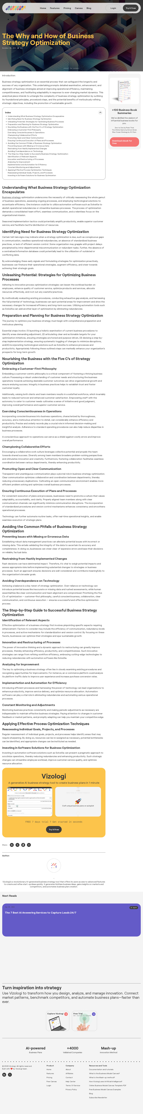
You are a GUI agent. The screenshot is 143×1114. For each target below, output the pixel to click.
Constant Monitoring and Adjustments (24, 167)
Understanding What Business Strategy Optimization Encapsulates (36, 116)
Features (55, 8)
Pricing (67, 8)
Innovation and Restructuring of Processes (26, 159)
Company (70, 1066)
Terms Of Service (73, 1085)
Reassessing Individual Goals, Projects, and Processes (30, 173)
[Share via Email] (29, 845)
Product (50, 1066)
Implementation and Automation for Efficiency (27, 164)
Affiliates (69, 1073)
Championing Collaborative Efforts (22, 135)
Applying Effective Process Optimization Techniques (30, 170)
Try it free (131, 8)
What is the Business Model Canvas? (104, 1073)
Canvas (79, 8)
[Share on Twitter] (17, 845)
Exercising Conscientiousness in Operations (26, 132)
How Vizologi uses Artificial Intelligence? (105, 1081)
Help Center (71, 1081)
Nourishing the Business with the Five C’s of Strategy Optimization (35, 127)
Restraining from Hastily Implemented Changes (27, 148)
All (21, 48)
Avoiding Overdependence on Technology (25, 151)
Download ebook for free (122, 141)
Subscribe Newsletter (98, 1097)
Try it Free (54, 829)
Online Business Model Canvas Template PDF (107, 1085)
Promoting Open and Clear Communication (26, 138)
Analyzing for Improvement (19, 162)
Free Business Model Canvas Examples (105, 1089)
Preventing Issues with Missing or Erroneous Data (28, 146)
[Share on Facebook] (23, 845)
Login (113, 8)
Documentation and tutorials (101, 1069)
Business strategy (11, 197)
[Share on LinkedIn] (12, 845)
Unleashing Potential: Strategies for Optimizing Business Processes (36, 122)
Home (43, 8)
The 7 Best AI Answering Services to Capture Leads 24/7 (40, 912)
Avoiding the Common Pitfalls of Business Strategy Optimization (35, 143)
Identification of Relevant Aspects (22, 156)
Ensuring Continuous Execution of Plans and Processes (31, 140)
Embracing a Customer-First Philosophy (24, 130)
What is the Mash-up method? (102, 1077)
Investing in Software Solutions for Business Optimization (32, 175)
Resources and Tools (98, 1066)
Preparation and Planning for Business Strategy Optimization (33, 124)
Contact (69, 1077)
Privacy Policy (71, 1089)
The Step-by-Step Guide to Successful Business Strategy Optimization (38, 154)
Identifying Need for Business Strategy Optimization (30, 119)
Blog (89, 8)
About (68, 1069)
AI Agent (134, 907)
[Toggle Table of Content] (100, 112)
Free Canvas (52, 1081)
